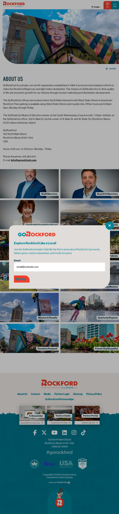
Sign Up (20, 279)
